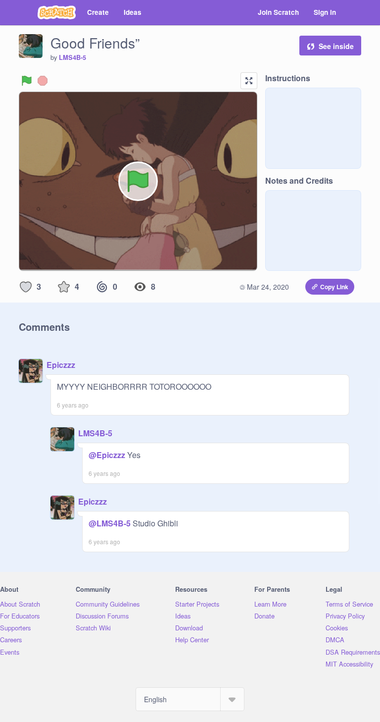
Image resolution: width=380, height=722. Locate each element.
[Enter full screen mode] (248, 80)
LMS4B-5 (72, 57)
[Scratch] (57, 12)
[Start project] (27, 81)
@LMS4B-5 (110, 523)
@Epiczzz (107, 455)
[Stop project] (42, 81)
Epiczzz (61, 364)
